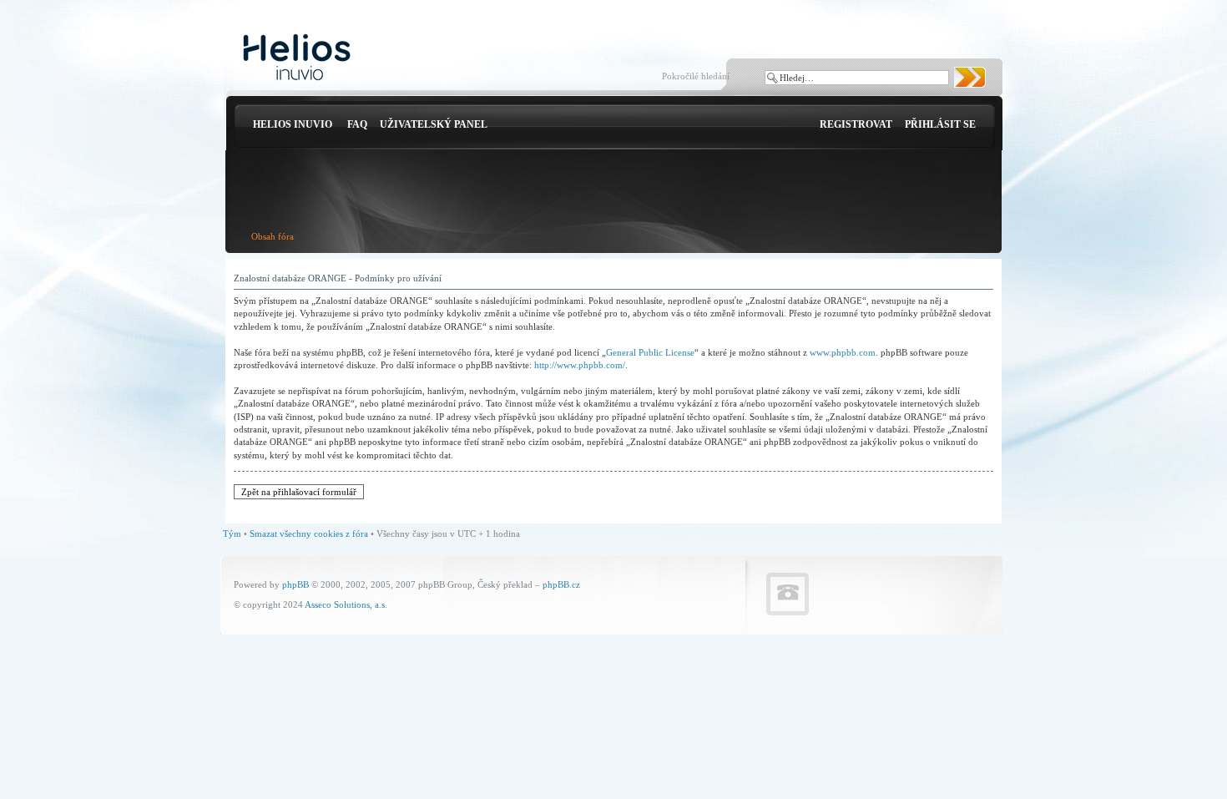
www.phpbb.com (843, 352)
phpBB (295, 584)
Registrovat (856, 124)
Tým (232, 533)
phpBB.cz (561, 584)
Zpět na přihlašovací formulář (298, 492)
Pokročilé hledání (696, 76)
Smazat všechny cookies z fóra (309, 533)
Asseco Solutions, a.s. (346, 604)
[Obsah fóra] (297, 58)
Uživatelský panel (433, 124)
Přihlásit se (940, 124)
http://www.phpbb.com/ (579, 365)
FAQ (357, 124)
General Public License (650, 352)
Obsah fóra (272, 236)
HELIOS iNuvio (292, 124)
